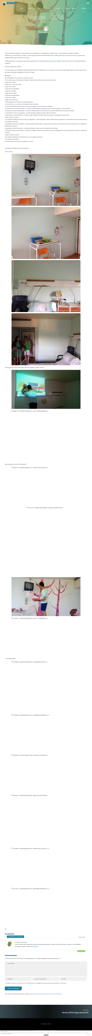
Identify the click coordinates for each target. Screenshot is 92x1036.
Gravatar (35, 946)
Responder (81, 951)
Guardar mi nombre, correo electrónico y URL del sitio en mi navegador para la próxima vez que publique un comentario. (36, 983)
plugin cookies (88, 1034)
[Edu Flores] (5, 3)
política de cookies (82, 1032)
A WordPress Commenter (15, 936)
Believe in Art (49, 61)
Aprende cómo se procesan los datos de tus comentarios (46, 994)
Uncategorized (46, 11)
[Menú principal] (88, 3)
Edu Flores (12, 3)
